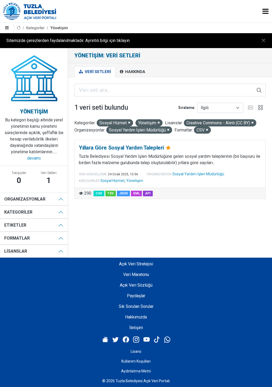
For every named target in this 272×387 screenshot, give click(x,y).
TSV (110, 193)
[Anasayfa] (18, 28)
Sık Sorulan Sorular (136, 306)
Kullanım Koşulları (136, 361)
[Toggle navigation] (265, 11)
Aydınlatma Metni (136, 371)
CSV (99, 193)
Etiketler (15, 225)
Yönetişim (59, 28)
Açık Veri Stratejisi (136, 263)
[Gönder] (259, 90)
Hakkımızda (136, 317)
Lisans (136, 351)
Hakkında (134, 71)
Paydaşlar (136, 295)
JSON (123, 193)
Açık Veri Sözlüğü (136, 285)
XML (136, 193)
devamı (34, 158)
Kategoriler (35, 28)
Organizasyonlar (24, 199)
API (148, 193)
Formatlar (17, 238)
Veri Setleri (97, 71)
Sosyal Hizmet (112, 180)
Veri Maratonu (136, 274)
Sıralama (186, 107)
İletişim (136, 327)
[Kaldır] (129, 123)
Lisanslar (15, 251)
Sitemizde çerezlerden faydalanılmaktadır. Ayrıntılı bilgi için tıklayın (68, 40)
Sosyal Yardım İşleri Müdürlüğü (198, 174)
